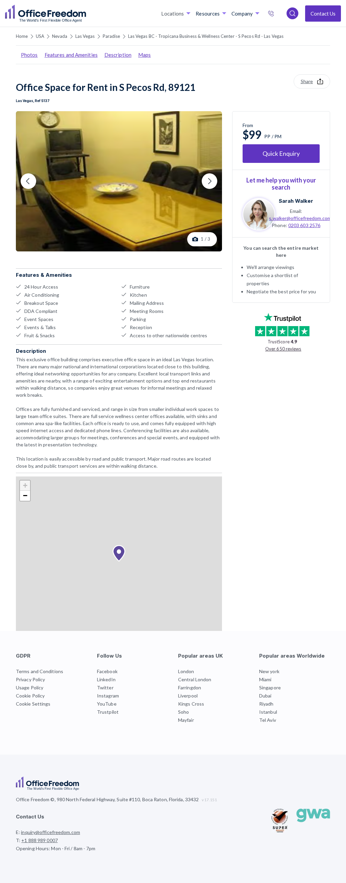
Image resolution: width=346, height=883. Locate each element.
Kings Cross (191, 704)
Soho (183, 712)
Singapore (270, 687)
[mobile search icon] (292, 13)
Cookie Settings (33, 704)
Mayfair (186, 720)
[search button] (85, 13)
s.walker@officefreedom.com (300, 218)
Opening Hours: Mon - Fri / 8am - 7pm (56, 848)
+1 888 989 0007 (278, 14)
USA (40, 36)
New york (269, 671)
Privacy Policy (30, 679)
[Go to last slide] (28, 181)
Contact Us (323, 13)
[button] (119, 553)
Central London (194, 679)
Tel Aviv (267, 720)
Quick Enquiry (281, 153)
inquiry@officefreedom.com (50, 832)
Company (242, 13)
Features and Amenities (71, 55)
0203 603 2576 (304, 225)
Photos (29, 55)
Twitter (105, 687)
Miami (265, 679)
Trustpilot (108, 712)
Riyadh (266, 704)
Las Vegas (85, 36)
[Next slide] (209, 181)
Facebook (107, 671)
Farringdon (189, 687)
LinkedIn (106, 679)
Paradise (111, 36)
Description (117, 55)
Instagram (108, 695)
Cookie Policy (30, 695)
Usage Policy (29, 687)
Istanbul (268, 712)
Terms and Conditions (39, 671)
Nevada (60, 36)
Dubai (265, 695)
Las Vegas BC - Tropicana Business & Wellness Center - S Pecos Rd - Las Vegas (206, 36)
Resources (208, 13)
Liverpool (188, 695)
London (186, 671)
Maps (144, 55)
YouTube (107, 704)
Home (22, 36)
